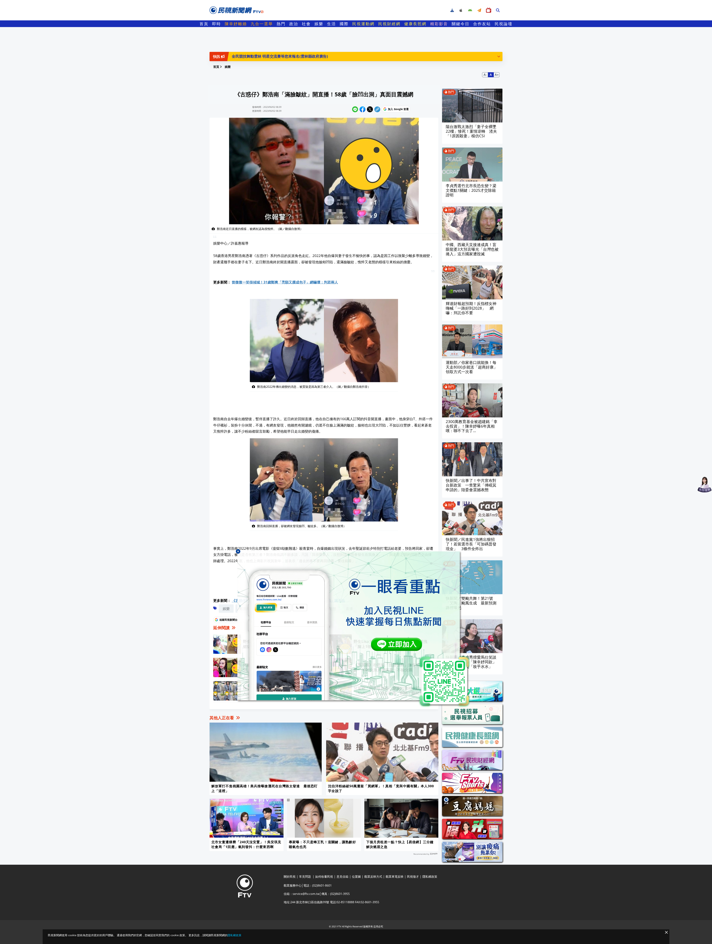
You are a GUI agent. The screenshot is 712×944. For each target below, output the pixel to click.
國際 (344, 23)
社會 (306, 23)
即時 (216, 23)
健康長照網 (415, 23)
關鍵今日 (460, 23)
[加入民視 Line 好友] (356, 629)
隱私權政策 (234, 935)
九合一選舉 (262, 23)
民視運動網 (363, 23)
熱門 (281, 23)
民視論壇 (503, 23)
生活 (331, 23)
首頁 (204, 23)
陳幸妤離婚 (236, 23)
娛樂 (318, 23)
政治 (293, 23)
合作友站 (482, 23)
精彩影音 (439, 23)
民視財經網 (389, 23)
